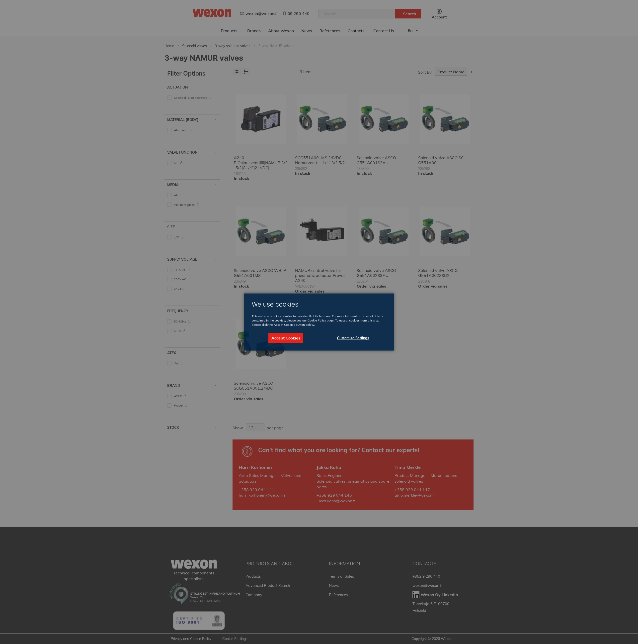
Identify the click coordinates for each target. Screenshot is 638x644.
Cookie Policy (317, 320)
